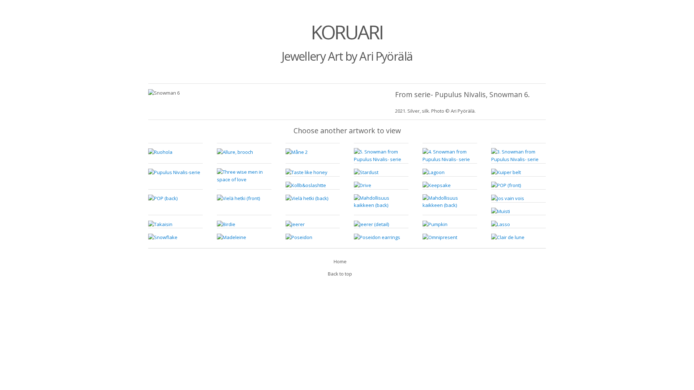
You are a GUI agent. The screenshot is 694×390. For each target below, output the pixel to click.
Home (340, 261)
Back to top (340, 273)
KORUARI (347, 32)
